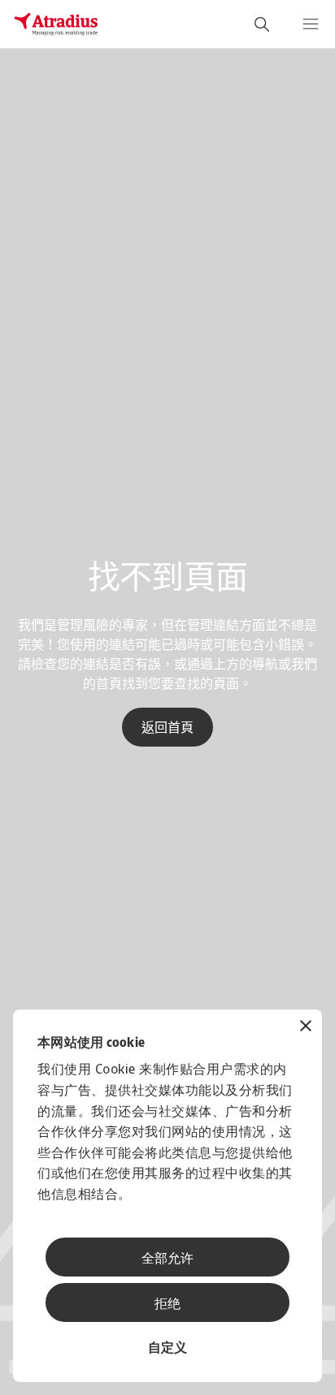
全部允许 (167, 1259)
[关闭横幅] (305, 1027)
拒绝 (167, 1304)
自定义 (167, 1348)
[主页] (56, 24)
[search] (262, 24)
